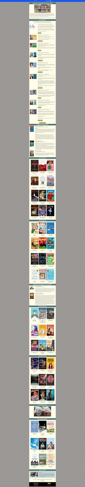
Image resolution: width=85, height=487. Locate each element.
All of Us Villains (40, 86)
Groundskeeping (50, 433)
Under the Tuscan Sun (52, 93)
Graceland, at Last (42, 466)
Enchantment (34, 433)
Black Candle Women (43, 217)
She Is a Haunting (42, 401)
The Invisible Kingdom (50, 281)
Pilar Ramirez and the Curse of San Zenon (51, 337)
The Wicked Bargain (50, 401)
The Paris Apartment (43, 265)
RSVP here (39, 50)
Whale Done (34, 320)
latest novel (43, 15)
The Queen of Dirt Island (38, 151)
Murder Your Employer (34, 172)
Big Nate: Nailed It (48, 37)
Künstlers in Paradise (51, 450)
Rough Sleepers (50, 466)
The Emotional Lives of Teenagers (34, 466)
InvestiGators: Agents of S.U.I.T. (42, 320)
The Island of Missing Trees (51, 250)
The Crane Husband (42, 202)
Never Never (34, 265)
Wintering (44, 64)
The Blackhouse (37, 141)
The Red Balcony (42, 172)
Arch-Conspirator (34, 202)
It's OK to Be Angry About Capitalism (42, 451)
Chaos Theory (35, 401)
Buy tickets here (40, 60)
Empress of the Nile (34, 217)
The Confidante (50, 187)
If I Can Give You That (43, 386)
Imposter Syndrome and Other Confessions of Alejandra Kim (50, 371)
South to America (42, 281)
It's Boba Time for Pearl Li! (34, 336)
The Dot (46, 44)
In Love (34, 281)
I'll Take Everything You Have (34, 370)
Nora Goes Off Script (51, 265)
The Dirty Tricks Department (42, 434)
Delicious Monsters (34, 386)
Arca (42, 76)
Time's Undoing (50, 202)
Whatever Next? (34, 187)
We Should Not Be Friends (42, 187)
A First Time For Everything (42, 352)
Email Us (49, 483)
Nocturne (50, 217)
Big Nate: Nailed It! (42, 336)
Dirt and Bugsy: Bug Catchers (45, 102)
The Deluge (34, 450)
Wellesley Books (36, 483)
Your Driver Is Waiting (51, 172)
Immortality (50, 386)
